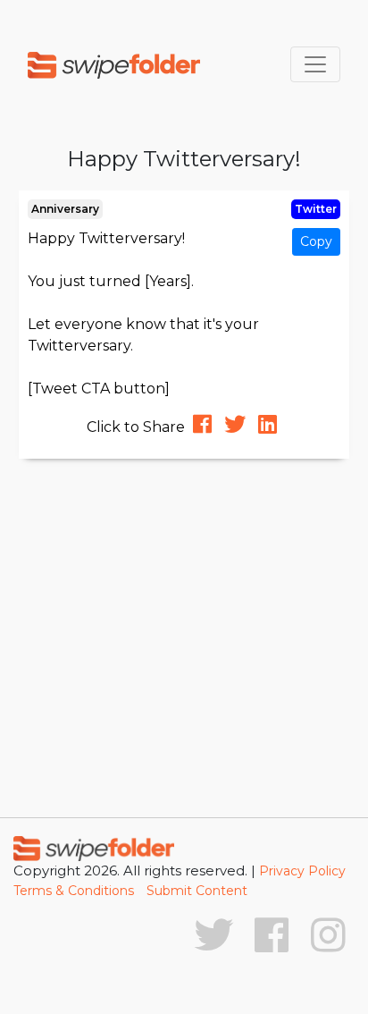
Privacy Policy (302, 871)
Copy (316, 241)
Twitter (316, 208)
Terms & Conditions (73, 891)
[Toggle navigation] (315, 64)
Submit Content (196, 891)
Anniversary (65, 208)
